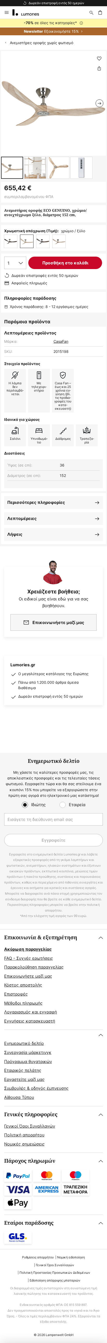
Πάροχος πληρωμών (29, 1161)
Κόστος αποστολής (23, 985)
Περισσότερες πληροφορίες (36, 502)
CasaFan (61, 341)
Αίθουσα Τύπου (19, 1097)
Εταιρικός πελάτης (22, 1070)
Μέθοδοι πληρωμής (23, 1003)
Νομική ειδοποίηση (71, 1257)
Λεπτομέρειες (22, 518)
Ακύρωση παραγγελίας (28, 949)
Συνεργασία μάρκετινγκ (27, 1052)
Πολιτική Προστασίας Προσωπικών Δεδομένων (54, 1272)
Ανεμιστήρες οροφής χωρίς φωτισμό (41, 42)
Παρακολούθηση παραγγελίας (34, 967)
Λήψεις (14, 534)
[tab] (53, 979)
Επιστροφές (16, 994)
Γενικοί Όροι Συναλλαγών (29, 1126)
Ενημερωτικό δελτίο (24, 1043)
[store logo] (28, 12)
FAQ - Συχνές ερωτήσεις (28, 958)
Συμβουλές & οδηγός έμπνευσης (36, 1088)
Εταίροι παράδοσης (29, 1223)
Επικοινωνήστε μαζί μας (28, 976)
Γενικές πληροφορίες (30, 1114)
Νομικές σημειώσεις (24, 1144)
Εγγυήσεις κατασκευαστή (29, 1021)
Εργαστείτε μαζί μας (24, 1079)
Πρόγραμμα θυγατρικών (28, 1061)
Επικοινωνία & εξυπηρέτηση (40, 937)
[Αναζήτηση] (91, 12)
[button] (12, 168)
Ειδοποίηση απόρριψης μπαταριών (55, 1280)
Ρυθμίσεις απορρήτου (38, 1257)
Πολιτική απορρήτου (24, 1135)
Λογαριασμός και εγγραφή (30, 1012)
